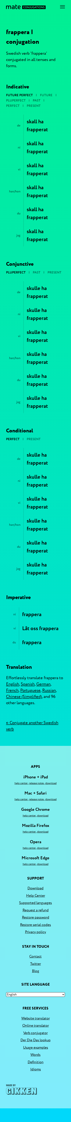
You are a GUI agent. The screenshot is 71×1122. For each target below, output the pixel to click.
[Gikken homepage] (21, 1089)
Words (35, 1054)
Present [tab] (34, 106)
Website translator (35, 1018)
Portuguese (30, 690)
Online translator (35, 1025)
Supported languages (35, 903)
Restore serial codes (35, 925)
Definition (36, 1062)
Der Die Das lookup (35, 1040)
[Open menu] (62, 6)
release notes (36, 783)
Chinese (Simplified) (24, 696)
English (12, 684)
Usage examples (35, 1047)
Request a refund (36, 910)
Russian (49, 690)
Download (51, 783)
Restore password (35, 917)
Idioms (35, 1069)
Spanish (28, 684)
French (12, 690)
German (43, 684)
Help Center (21, 783)
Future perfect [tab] (19, 95)
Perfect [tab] (13, 106)
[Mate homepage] (26, 7)
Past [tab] (36, 100)
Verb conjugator (35, 1033)
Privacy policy (35, 932)
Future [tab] (46, 95)
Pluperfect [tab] (16, 100)
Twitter (35, 964)
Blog (35, 971)
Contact (35, 956)
